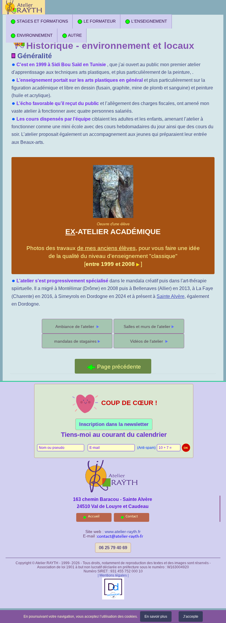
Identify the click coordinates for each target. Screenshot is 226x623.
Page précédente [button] (118, 367)
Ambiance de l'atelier (75, 326)
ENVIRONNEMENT (34, 35)
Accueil (93, 516)
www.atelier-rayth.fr (123, 531)
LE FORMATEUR (99, 21)
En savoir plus (155, 616)
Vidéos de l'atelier (147, 341)
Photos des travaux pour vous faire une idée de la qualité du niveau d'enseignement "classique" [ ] (113, 244)
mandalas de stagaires (75, 341)
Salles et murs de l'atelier (147, 326)
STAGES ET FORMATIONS (42, 21)
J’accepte (190, 616)
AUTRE (74, 35)
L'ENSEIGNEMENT (148, 21)
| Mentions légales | (113, 575)
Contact (132, 516)
